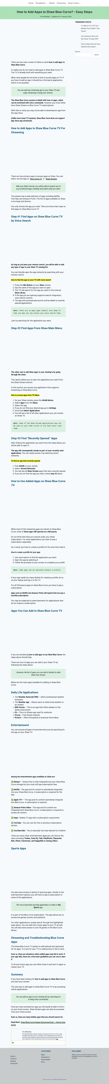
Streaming (61, 3)
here (57, 1039)
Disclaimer (13, 1061)
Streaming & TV (45, 1057)
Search (77, 52)
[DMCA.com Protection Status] (85, 1066)
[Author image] (38, 17)
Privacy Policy (14, 1063)
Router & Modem (45, 1059)
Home (31, 3)
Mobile (52, 3)
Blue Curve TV (36, 179)
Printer (43, 1062)
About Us (12, 1056)
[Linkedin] (13, 1043)
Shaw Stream (51, 179)
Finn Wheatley (45, 16)
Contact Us (13, 1058)
